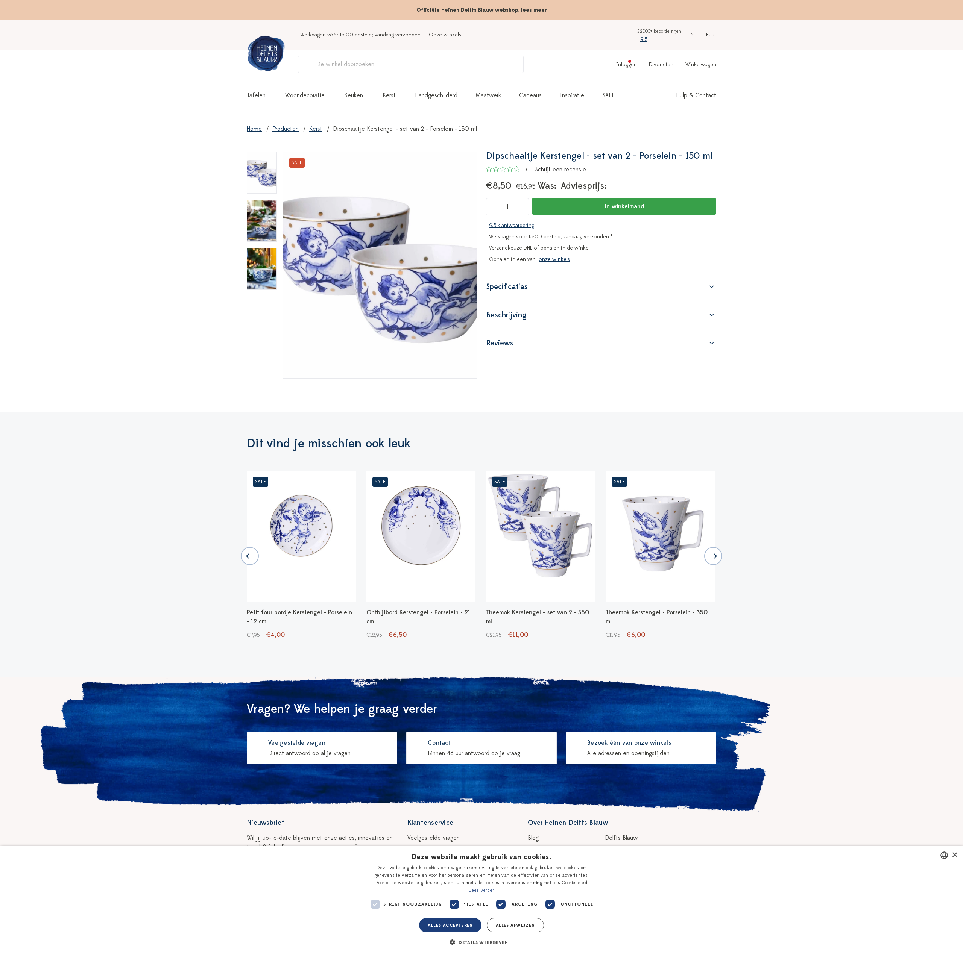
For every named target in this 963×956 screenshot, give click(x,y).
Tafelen (256, 95)
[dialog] (481, 901)
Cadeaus (530, 95)
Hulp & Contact (696, 95)
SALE (608, 95)
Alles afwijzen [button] (515, 925)
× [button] (954, 855)
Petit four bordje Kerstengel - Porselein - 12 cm (299, 617)
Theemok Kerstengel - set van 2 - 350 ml (537, 617)
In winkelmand (624, 206)
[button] (481, 942)
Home (254, 129)
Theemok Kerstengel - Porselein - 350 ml (657, 617)
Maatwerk (488, 95)
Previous (250, 556)
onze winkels (554, 259)
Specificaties (507, 286)
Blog (533, 838)
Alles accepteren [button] (450, 925)
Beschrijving (506, 315)
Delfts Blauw (621, 838)
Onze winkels (445, 35)
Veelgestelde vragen (433, 838)
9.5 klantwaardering (511, 225)
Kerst (389, 95)
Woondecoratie (305, 95)
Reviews (499, 343)
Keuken (353, 95)
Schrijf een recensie (560, 169)
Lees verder (481, 890)
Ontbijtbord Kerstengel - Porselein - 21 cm (418, 617)
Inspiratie (572, 95)
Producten (285, 129)
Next (713, 556)
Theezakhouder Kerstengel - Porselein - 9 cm (778, 617)
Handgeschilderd (436, 95)
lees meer (534, 10)
